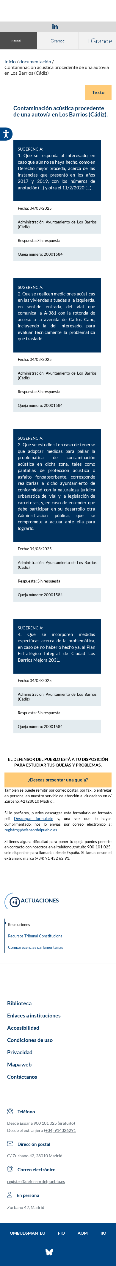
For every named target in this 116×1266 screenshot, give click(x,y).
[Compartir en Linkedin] (55, 26)
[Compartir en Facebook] (20, 26)
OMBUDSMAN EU (27, 1233)
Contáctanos (22, 1076)
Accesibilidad (23, 1027)
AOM (83, 1233)
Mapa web (19, 1064)
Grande (58, 41)
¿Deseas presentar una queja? (58, 779)
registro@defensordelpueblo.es (30, 829)
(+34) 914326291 (60, 1130)
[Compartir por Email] (72, 26)
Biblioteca (19, 1003)
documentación (35, 61)
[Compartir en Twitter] (37, 26)
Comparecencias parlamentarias (35, 947)
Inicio (10, 61)
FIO (61, 1233)
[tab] (20, 26)
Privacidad (19, 1052)
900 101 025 (45, 1123)
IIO (103, 1233)
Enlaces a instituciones (34, 1015)
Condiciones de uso (30, 1040)
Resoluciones (19, 924)
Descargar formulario (34, 818)
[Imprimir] (91, 26)
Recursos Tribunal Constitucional (35, 936)
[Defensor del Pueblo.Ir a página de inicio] (58, 979)
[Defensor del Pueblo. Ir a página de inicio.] (58, 11)
